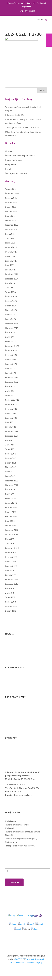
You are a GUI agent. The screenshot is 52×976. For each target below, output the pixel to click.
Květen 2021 (11, 458)
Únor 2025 (9, 265)
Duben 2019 (10, 561)
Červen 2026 (11, 198)
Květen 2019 (11, 557)
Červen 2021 (10, 453)
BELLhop (12, 728)
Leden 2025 (10, 269)
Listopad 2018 (11, 584)
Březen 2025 (11, 261)
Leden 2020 (10, 525)
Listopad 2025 (11, 229)
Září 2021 (9, 444)
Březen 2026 (11, 211)
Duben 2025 (10, 256)
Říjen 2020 (10, 489)
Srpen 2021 (10, 449)
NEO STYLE (19, 959)
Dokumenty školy (16, 658)
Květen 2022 (11, 409)
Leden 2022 (10, 426)
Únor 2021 (9, 471)
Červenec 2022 (12, 400)
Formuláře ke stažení (17, 706)
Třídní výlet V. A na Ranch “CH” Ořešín (22, 127)
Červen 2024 (11, 296)
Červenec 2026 (12, 193)
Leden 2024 (10, 319)
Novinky (9, 169)
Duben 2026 (10, 207)
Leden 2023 (10, 373)
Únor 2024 (10, 314)
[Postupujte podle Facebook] (7, 803)
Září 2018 (9, 593)
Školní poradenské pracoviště (21, 654)
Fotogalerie (10, 164)
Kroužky (11, 709)
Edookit (11, 725)
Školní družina (14, 713)
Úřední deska (14, 650)
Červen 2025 (11, 247)
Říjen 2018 (9, 588)
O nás (10, 642)
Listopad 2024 (11, 278)
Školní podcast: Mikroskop (17, 173)
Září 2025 (9, 238)
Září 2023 (9, 337)
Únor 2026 (10, 216)
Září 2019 (9, 543)
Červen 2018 (10, 601)
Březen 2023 (11, 364)
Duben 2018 (10, 611)
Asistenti (12, 758)
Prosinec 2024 (11, 274)
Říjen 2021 (9, 440)
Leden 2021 (10, 476)
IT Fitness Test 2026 (14, 115)
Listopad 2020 (11, 485)
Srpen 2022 (10, 395)
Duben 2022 (10, 413)
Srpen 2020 (10, 498)
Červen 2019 (10, 552)
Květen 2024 (11, 301)
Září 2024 (9, 287)
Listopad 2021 (11, 436)
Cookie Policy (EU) (34, 962)
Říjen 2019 (9, 539)
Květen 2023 (11, 355)
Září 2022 (9, 391)
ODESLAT (14, 882)
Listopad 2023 (11, 328)
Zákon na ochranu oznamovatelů (23, 684)
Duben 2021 (10, 462)
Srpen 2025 (10, 242)
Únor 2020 (10, 521)
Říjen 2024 (10, 283)
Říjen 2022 (10, 386)
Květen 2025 (11, 251)
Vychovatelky (14, 754)
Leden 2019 (10, 575)
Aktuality (9, 151)
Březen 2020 (11, 516)
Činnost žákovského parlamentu (20, 155)
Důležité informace (14, 160)
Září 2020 (9, 494)
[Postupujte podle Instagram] (13, 803)
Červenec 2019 (12, 548)
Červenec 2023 (12, 346)
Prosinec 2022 (11, 377)
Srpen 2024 (10, 292)
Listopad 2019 (11, 534)
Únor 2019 (9, 570)
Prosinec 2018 (11, 579)
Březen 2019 (11, 566)
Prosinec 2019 (11, 530)
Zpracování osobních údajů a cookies (25, 687)
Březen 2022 (11, 418)
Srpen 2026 (10, 189)
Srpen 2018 (10, 597)
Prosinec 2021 (11, 431)
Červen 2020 (11, 503)
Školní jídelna (14, 717)
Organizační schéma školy (20, 646)
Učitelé (11, 751)
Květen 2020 (11, 507)
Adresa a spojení (15, 747)
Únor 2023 (10, 368)
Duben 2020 (10, 512)
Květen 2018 (11, 606)
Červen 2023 (11, 350)
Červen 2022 (11, 404)
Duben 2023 (10, 359)
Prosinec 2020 (11, 480)
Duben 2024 (10, 305)
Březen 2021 (11, 467)
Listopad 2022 (11, 382)
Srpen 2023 (10, 341)
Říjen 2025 (10, 234)
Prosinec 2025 (11, 225)
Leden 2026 (10, 220)
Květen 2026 (11, 202)
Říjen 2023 (10, 332)
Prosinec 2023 (11, 323)
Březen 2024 (11, 310)
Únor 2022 (10, 422)
